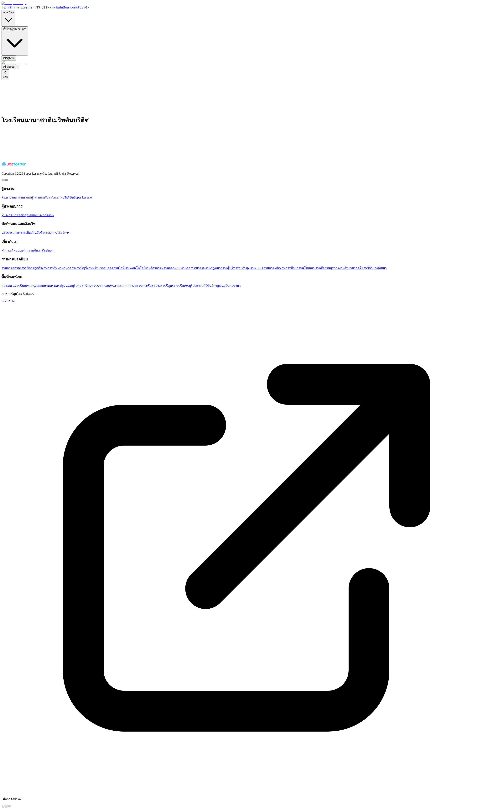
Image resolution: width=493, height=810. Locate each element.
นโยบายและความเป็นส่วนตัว (21, 232)
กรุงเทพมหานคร (42, 285)
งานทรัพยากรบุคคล (100, 268)
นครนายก (234, 285)
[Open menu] (17, 67)
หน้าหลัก (7, 7)
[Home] (14, 3)
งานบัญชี (81, 268)
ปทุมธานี (81, 285)
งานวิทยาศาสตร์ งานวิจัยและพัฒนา (363, 268)
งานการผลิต (272, 268)
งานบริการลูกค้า (31, 268)
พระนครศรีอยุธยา (147, 285)
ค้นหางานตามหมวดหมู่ (17, 197)
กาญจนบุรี (220, 285)
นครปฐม (59, 285)
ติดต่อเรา (48, 250)
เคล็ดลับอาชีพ (80, 7)
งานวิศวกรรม (154, 268)
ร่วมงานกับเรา (32, 250)
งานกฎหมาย (213, 268)
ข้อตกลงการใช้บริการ (55, 232)
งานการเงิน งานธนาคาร (58, 268)
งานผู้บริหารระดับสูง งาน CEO (243, 268)
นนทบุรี (70, 285)
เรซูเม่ (27, 7)
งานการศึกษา (289, 268)
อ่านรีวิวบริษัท (40, 7)
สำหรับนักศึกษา (60, 7)
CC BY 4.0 (8, 300)
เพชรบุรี (187, 285)
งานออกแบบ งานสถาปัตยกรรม (184, 268)
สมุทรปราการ (96, 285)
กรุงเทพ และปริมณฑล (16, 285)
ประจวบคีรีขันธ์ (203, 285)
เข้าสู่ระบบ (8, 58)
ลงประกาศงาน (44, 215)
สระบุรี (163, 285)
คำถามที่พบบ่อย (12, 250)
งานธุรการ (332, 268)
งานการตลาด (11, 268)
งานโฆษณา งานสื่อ (311, 268)
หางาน (18, 7)
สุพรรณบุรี (175, 285)
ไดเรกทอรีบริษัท (63, 197)
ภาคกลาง (128, 285)
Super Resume (83, 197)
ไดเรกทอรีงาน (42, 197)
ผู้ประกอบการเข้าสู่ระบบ (18, 215)
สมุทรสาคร (114, 285)
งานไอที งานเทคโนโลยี (129, 268)
